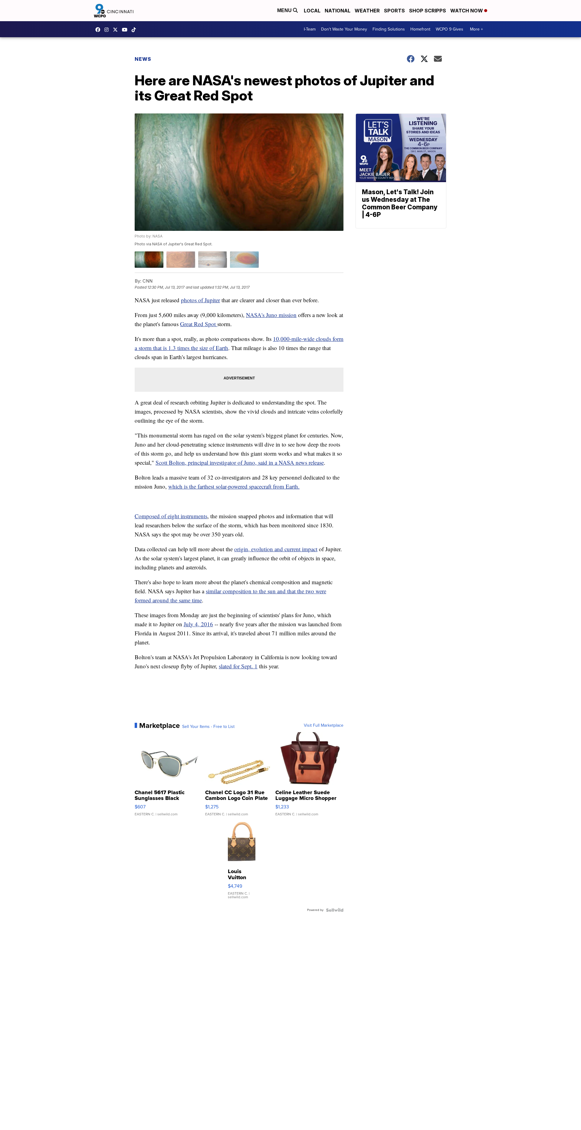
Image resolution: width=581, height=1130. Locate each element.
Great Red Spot (198, 324)
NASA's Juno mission (271, 315)
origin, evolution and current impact (275, 549)
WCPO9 (99, 29)
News (143, 59)
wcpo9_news (108, 29)
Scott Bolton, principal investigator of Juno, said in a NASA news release (240, 462)
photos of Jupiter (200, 300)
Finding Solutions (389, 29)
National (337, 11)
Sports (394, 11)
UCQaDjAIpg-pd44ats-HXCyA (126, 29)
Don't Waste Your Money (344, 29)
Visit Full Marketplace (323, 725)
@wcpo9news (135, 29)
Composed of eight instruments (171, 516)
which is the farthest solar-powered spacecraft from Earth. (234, 486)
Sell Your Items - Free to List (208, 727)
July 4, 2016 (198, 624)
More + (476, 29)
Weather (367, 11)
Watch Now (467, 11)
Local (312, 11)
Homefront (420, 29)
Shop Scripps (427, 11)
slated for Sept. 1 (238, 666)
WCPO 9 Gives (449, 29)
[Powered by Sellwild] (334, 910)
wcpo (117, 29)
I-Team (310, 29)
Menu (285, 10)
